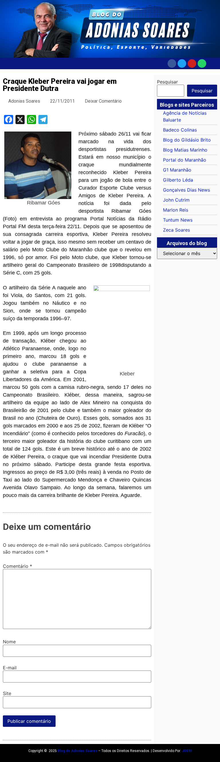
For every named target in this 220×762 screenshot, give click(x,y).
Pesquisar (167, 81)
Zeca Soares (176, 230)
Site (7, 693)
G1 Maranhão (177, 170)
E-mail (10, 667)
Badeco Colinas (180, 130)
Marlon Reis (175, 210)
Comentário (17, 566)
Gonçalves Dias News (186, 190)
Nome (9, 641)
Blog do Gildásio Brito (187, 140)
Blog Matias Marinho (185, 150)
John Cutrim (176, 200)
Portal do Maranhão (184, 160)
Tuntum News (177, 220)
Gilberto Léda (178, 180)
